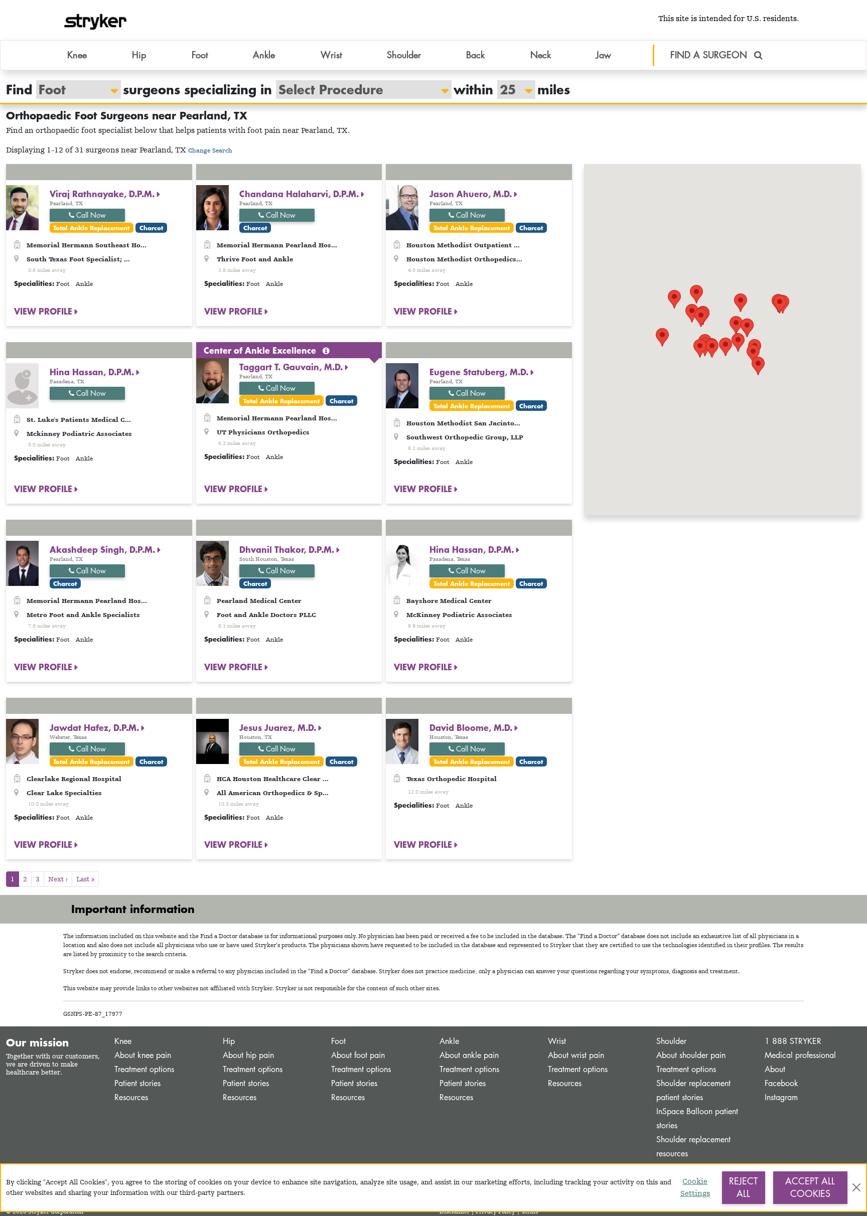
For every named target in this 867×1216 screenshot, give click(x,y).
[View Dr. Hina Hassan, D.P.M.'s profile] (22, 384)
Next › (58, 879)
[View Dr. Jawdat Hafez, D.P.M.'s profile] (22, 740)
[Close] (856, 1187)
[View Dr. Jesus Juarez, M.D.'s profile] (212, 740)
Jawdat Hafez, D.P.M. (95, 727)
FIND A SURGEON (710, 55)
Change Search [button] (210, 150)
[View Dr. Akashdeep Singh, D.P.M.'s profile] (22, 562)
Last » (85, 879)
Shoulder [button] (404, 55)
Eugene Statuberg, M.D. (480, 371)
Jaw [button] (603, 55)
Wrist (557, 1041)
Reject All (743, 1187)
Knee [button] (77, 55)
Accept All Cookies (810, 1187)
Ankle (449, 1041)
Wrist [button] (331, 55)
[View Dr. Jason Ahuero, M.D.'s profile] (402, 207)
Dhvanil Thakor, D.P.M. (288, 549)
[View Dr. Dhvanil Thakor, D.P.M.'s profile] (212, 562)
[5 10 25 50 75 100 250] (511, 89)
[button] (725, 347)
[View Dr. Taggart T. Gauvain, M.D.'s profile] (212, 379)
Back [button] (475, 55)
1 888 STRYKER (793, 1041)
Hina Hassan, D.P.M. (93, 371)
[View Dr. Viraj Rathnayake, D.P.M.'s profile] (22, 207)
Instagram (781, 1097)
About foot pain (358, 1055)
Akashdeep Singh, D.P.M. (104, 549)
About (775, 1069)
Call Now (90, 215)
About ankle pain (469, 1055)
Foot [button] (200, 55)
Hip (229, 1041)
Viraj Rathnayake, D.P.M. (103, 193)
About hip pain (248, 1055)
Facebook (781, 1083)
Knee (122, 1041)
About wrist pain (576, 1055)
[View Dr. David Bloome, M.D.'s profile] (402, 740)
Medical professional (800, 1055)
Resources (131, 1097)
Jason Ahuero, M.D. (471, 193)
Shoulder (671, 1041)
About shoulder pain (691, 1055)
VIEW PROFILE (44, 311)
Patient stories (137, 1083)
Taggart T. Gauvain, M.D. (292, 366)
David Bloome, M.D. (472, 727)
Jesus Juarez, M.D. (279, 727)
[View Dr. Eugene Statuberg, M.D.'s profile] (402, 384)
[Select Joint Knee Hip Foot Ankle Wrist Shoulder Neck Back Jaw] (73, 89)
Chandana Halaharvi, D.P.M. (300, 193)
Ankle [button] (264, 55)
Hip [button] (139, 55)
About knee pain (142, 1055)
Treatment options (144, 1069)
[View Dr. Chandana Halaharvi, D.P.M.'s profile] (212, 207)
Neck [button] (540, 55)
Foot (338, 1041)
